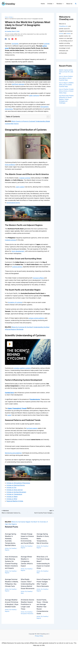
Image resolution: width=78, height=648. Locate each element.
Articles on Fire (11, 487)
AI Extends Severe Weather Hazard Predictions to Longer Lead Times (27, 604)
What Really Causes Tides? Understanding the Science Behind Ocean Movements (27, 583)
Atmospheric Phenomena (27, 613)
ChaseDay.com (63, 26)
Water (38, 572)
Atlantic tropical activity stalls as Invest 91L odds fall (66, 71)
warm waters (20, 187)
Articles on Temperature (14, 494)
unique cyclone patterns (36, 318)
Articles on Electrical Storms (15, 485)
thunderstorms (35, 399)
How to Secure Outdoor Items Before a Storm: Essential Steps (66, 78)
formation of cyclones (15, 302)
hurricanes (15, 43)
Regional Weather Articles (14, 501)
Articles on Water (12, 496)
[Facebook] (5, 39)
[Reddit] (16, 39)
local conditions (10, 164)
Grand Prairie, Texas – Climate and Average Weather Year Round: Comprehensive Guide (42, 606)
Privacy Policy (39, 636)
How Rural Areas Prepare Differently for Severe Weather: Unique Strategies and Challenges (66, 99)
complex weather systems (22, 368)
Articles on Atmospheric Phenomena (18, 483)
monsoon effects (38, 278)
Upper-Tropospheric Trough (17, 408)
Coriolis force (9, 392)
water (9, 415)
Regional (7, 550)
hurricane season (31, 428)
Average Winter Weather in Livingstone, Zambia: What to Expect (27, 561)
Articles (7, 548)
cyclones (46, 43)
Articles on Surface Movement (16, 492)
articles (61, 33)
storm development (18, 251)
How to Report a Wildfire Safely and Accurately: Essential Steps (66, 84)
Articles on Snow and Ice (14, 490)
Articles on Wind (11, 499)
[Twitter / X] (9, 39)
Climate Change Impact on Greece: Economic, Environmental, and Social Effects (27, 538)
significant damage (18, 84)
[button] (53, 4)
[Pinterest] (12, 39)
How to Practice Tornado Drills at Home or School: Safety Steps (66, 91)
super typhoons (34, 95)
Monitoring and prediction (13, 453)
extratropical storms (13, 202)
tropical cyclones (24, 178)
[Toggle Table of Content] (47, 116)
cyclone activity (17, 266)
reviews (68, 33)
